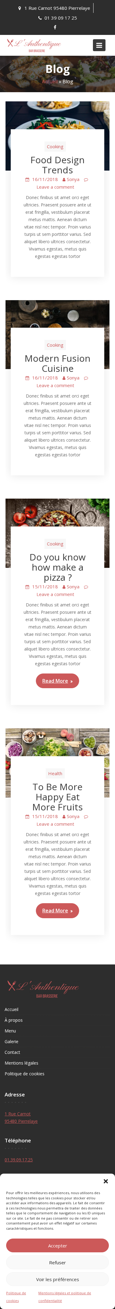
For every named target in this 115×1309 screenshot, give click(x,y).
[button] (106, 1181)
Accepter (57, 1246)
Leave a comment (55, 187)
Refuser (57, 1262)
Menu (10, 1031)
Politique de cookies (24, 1074)
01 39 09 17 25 (60, 18)
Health (55, 773)
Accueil (50, 81)
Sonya (73, 179)
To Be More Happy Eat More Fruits (57, 796)
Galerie (11, 1041)
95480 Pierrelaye (21, 1121)
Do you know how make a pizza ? (57, 567)
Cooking (55, 146)
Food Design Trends (57, 164)
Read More (55, 680)
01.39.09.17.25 (19, 1160)
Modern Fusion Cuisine (57, 363)
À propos (14, 1020)
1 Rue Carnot (18, 1114)
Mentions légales (21, 1063)
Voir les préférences (57, 1279)
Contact (12, 1052)
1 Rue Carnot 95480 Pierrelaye (57, 8)
